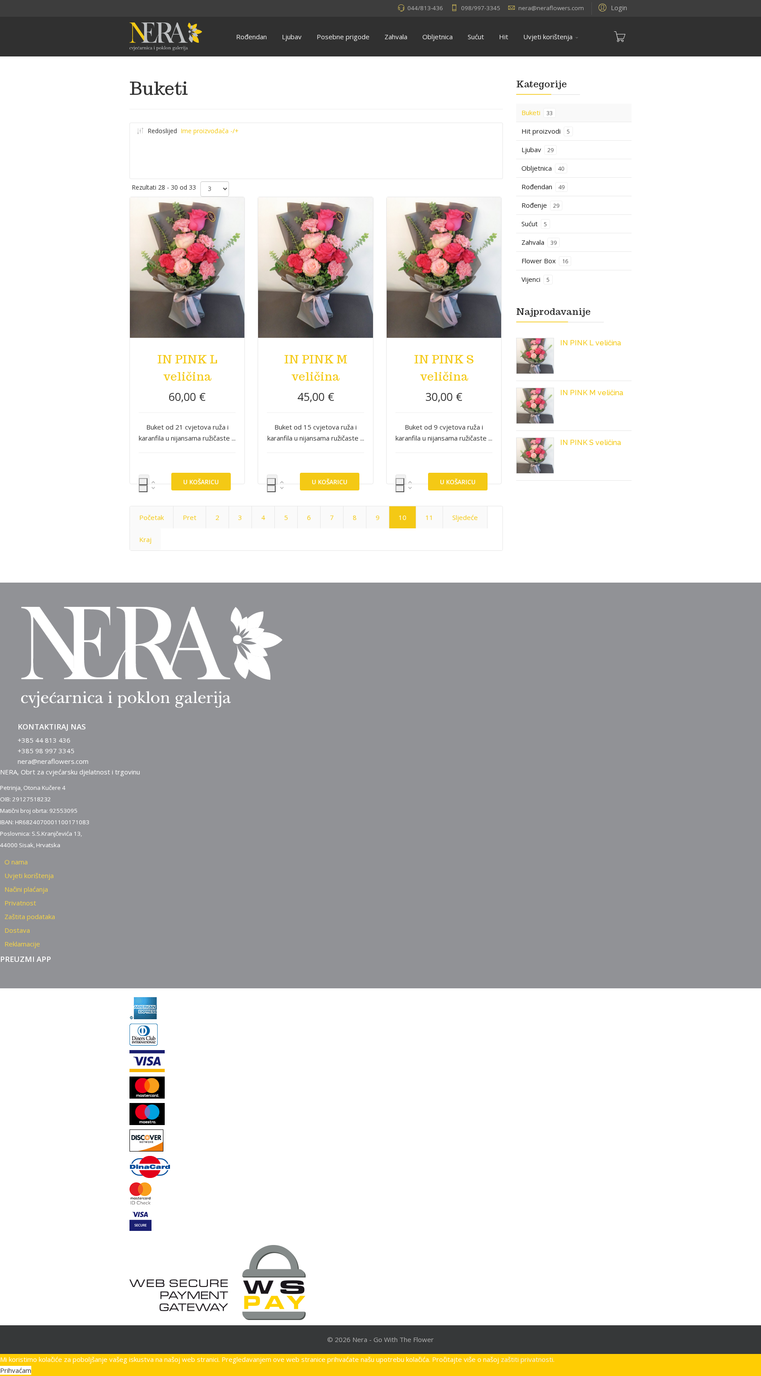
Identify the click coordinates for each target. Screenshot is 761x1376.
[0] (619, 36)
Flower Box (544, 260)
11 (429, 517)
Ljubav (292, 36)
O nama (16, 861)
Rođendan (251, 36)
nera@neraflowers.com (551, 8)
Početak (151, 517)
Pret (189, 517)
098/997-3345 (480, 8)
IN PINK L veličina (590, 342)
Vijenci (535, 279)
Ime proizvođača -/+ (210, 131)
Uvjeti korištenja (548, 36)
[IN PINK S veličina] (535, 455)
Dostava (17, 930)
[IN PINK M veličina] (535, 405)
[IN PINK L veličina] (535, 356)
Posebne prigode (343, 36)
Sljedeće (465, 517)
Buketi (537, 112)
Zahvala (395, 36)
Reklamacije (22, 943)
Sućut (476, 36)
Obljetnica (437, 36)
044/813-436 (425, 8)
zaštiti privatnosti (527, 1359)
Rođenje (540, 205)
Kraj (145, 539)
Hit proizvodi (545, 131)
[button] (611, 7)
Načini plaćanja (26, 889)
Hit (503, 36)
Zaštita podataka (29, 916)
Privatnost (20, 902)
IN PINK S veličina (590, 442)
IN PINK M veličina (591, 392)
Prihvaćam (15, 1370)
